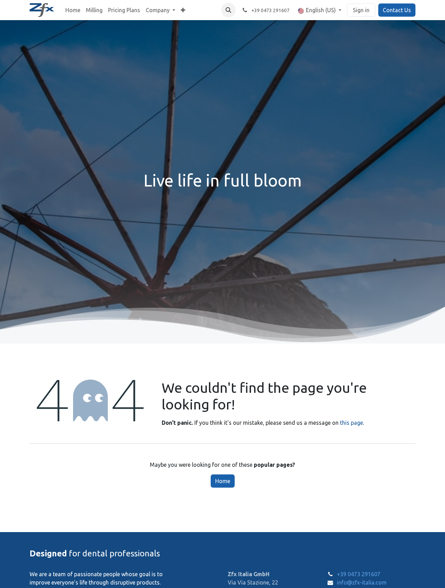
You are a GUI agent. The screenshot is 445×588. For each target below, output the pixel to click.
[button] (228, 10)
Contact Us (397, 10)
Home (222, 481)
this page (351, 423)
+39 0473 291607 (358, 574)
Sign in (361, 10)
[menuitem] (73, 10)
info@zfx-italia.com (362, 582)
